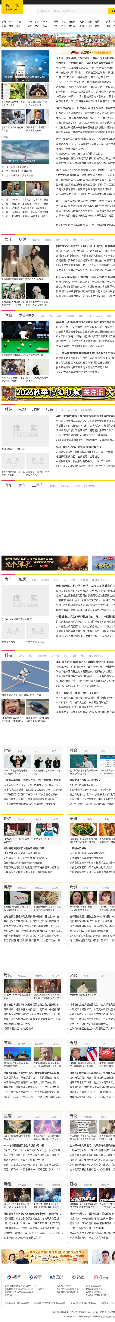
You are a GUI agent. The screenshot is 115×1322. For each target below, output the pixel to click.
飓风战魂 (44, 212)
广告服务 (73, 1312)
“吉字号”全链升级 (65, 77)
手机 (65, 656)
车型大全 (64, 486)
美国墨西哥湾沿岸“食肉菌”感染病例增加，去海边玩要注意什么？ (38, 931)
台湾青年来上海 (64, 101)
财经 (8, 409)
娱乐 (8, 239)
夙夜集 (45, 204)
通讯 (30, 656)
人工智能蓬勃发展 (78, 68)
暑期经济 (82, 77)
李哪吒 (25, 212)
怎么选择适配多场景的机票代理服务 (23, 862)
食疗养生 (105, 819)
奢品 (54, 751)
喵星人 (104, 1116)
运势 (37, 1116)
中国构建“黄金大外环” (102, 68)
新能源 (72, 26)
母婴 (97, 21)
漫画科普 (39, 1185)
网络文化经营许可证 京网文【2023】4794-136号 (24, 1289)
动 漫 (4, 212)
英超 (37, 21)
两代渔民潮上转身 (95, 72)
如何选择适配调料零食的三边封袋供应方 (91, 867)
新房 (37, 26)
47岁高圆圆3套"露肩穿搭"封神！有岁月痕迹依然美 (31, 794)
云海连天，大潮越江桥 (21, 171)
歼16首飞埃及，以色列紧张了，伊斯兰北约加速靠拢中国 (34, 1097)
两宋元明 (56, 976)
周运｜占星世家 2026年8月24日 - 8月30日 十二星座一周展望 (36, 1164)
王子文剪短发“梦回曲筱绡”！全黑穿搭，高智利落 (30, 804)
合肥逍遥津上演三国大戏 (17, 1024)
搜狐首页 (12, 7)
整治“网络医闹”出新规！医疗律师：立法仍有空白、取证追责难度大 (39, 940)
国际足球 (69, 316)
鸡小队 (34, 212)
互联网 (21, 656)
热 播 (4, 199)
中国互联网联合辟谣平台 (96, 1295)
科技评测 (54, 656)
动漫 (8, 1184)
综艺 (66, 240)
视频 (63, 21)
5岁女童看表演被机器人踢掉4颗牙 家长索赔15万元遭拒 (85, 175)
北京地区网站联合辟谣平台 (67, 1292)
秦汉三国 (22, 976)
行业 (62, 410)
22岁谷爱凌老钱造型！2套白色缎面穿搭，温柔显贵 (31, 785)
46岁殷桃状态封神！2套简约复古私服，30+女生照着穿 (33, 789)
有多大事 (26, 199)
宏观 (11, 26)
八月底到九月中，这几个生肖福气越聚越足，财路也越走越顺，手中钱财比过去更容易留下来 (53, 1155)
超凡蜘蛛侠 (41, 208)
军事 (11, 21)
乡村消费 (61, 68)
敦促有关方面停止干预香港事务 (93, 101)
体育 (8, 315)
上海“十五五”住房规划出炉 (70, 82)
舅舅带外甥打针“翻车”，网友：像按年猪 (91, 921)
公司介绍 (102, 1312)
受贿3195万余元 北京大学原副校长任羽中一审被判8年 (85, 118)
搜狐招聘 (64, 1312)
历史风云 (56, 1044)
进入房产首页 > (99, 580)
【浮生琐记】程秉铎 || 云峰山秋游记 (23, 853)
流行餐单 (88, 819)
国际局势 (22, 1044)
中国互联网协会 (103, 1277)
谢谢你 (25, 216)
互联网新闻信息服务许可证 (67, 1289)
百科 (64, 580)
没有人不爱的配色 (19, 167)
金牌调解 (35, 216)
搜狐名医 (39, 887)
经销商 (76, 486)
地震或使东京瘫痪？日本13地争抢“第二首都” (79, 153)
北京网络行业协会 (59, 1277)
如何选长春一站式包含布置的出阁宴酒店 (25, 858)
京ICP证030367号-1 (94, 1286)
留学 (103, 751)
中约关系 (61, 63)
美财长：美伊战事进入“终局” (71, 149)
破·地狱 (15, 208)
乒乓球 (99, 316)
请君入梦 (16, 204)
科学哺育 (105, 887)
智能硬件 (41, 656)
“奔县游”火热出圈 (78, 87)
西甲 (89, 316)
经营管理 (72, 410)
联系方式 (82, 1312)
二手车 (38, 485)
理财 (18, 26)
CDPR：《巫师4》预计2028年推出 (88, 1228)
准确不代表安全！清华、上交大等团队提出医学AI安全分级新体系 (38, 935)
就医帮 (55, 887)
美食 (74, 818)
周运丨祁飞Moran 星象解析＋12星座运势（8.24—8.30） (34, 1169)
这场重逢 (101, 91)
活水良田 (61, 87)
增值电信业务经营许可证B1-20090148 (20, 1286)
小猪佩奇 (16, 212)
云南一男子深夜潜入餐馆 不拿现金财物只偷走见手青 (84, 189)
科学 (74, 656)
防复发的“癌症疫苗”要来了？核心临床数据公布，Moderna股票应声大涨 (41, 926)
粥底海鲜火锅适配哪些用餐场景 (86, 858)
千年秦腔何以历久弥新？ (69, 72)
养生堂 (45, 216)
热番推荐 (56, 1185)
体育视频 (26, 315)
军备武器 (39, 1044)
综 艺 (4, 216)
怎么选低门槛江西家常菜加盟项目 (88, 853)
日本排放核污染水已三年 (92, 96)
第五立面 (16, 199)
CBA (50, 316)
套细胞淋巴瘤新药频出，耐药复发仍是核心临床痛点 (31, 921)
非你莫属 (16, 216)
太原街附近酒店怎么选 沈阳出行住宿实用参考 (28, 872)
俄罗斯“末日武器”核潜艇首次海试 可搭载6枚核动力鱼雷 (85, 163)
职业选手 (105, 1185)
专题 (18, 21)
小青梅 (36, 204)
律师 (46, 199)
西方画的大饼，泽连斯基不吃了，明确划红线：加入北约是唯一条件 (40, 1077)
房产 (8, 579)
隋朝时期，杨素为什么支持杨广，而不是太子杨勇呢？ (32, 1009)
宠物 (74, 1116)
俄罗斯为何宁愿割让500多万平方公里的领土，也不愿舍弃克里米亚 (39, 1014)
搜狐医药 (22, 887)
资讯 (55, 580)
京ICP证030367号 (64, 1286)
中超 (59, 316)
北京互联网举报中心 (38, 1277)
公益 (86, 1044)
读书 (103, 976)
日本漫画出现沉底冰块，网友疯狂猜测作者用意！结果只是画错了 (38, 1228)
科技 (8, 655)
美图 (74, 240)
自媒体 (53, 486)
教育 (90, 26)
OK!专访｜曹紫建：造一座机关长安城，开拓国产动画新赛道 (36, 1233)
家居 (45, 26)
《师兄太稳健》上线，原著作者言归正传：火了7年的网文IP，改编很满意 (43, 1223)
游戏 (74, 1184)
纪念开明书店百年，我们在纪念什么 (89, 1024)
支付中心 (56, 1312)
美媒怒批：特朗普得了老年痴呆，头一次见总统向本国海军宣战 (37, 1087)
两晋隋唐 (39, 976)
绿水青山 (37, 199)
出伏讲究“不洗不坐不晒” (22, 175)
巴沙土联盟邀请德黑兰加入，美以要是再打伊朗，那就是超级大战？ (40, 1092)
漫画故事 (22, 1185)
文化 (74, 975)
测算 (20, 1116)
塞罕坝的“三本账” (99, 77)
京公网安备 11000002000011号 (20, 1292)
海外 (72, 580)
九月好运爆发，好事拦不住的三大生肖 (24, 1160)
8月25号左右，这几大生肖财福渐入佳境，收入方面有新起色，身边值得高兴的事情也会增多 (52, 1150)
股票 (50, 409)
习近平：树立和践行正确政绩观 (73, 58)
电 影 (4, 208)
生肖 (54, 1116)
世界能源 (61, 91)
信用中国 (8, 1295)
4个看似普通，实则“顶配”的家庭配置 (89, 931)
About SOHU (92, 1312)
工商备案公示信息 (93, 1292)
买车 (63, 26)
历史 (8, 975)
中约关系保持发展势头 (81, 91)
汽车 (8, 485)
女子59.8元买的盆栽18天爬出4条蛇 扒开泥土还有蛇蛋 (84, 215)
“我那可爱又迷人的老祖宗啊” (19, 1028)
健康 (97, 26)
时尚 (8, 750)
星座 (8, 1116)
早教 (86, 887)
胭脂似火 (26, 204)
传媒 (103, 1044)
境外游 (38, 819)
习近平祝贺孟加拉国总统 (100, 63)
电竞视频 (88, 1185)
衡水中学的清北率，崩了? (83, 785)
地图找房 (44, 580)
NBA (45, 21)
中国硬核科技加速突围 (99, 82)
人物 (37, 751)
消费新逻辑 (96, 87)
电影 (57, 240)
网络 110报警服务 (80, 1277)
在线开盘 (83, 580)
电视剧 (72, 21)
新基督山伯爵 (27, 208)
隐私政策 (111, 1312)
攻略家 (55, 819)
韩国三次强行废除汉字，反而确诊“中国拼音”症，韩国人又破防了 (38, 1019)
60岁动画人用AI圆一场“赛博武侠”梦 (22, 1237)
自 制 (4, 204)
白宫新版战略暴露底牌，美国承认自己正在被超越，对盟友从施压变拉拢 (42, 1082)
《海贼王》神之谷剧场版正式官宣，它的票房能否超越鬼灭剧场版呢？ (41, 1218)
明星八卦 (36, 240)
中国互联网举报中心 (16, 1277)
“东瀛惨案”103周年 (66, 96)
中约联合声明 (76, 63)
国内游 (21, 819)
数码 (82, 656)
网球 (108, 316)
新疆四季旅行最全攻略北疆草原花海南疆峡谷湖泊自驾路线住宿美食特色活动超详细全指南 (52, 867)
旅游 (90, 21)
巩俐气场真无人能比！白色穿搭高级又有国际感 (29, 799)
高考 (86, 751)
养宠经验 (88, 1116)
